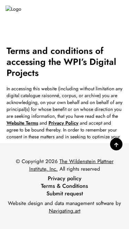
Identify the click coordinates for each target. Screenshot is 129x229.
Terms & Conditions (64, 186)
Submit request (64, 193)
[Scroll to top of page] (116, 144)
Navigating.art (64, 211)
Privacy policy (65, 178)
